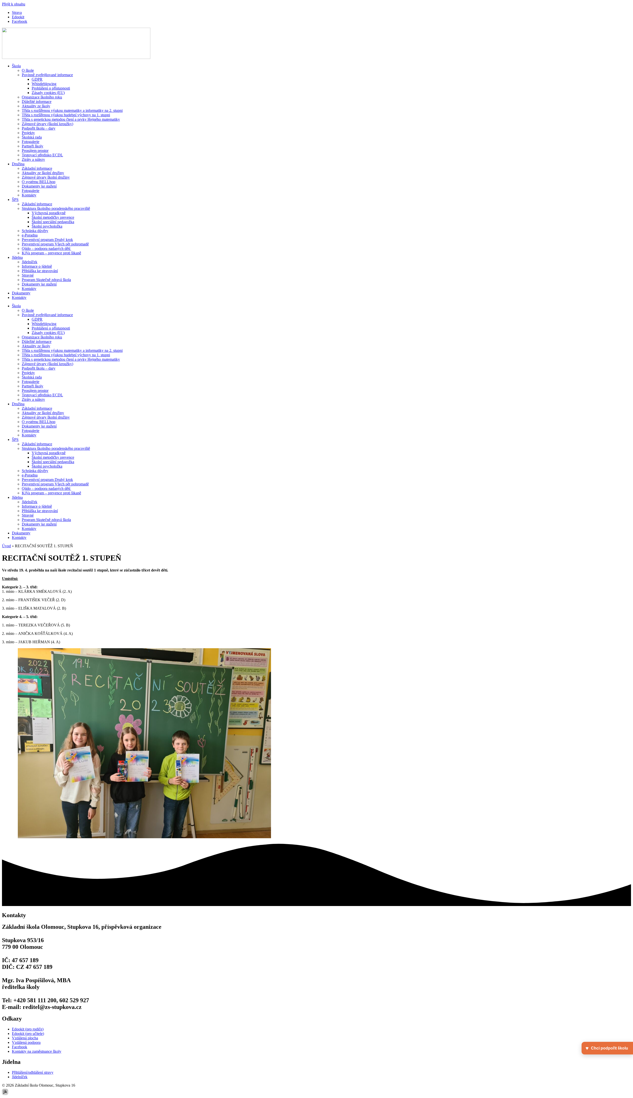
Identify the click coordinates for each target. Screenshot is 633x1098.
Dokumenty (21, 293)
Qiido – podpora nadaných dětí (46, 248)
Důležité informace (36, 101)
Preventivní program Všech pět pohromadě (55, 244)
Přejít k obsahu (13, 4)
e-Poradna (30, 235)
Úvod (6, 546)
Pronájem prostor (35, 150)
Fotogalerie (30, 142)
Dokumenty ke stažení (39, 186)
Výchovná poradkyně (49, 213)
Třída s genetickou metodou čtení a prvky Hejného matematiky (71, 119)
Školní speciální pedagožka (53, 222)
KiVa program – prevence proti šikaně (51, 253)
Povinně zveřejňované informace (47, 75)
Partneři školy (32, 146)
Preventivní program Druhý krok (47, 240)
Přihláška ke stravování (40, 271)
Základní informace (37, 168)
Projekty (28, 133)
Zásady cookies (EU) (48, 93)
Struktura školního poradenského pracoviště (56, 208)
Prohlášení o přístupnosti (51, 88)
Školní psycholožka (47, 226)
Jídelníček (29, 262)
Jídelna (17, 257)
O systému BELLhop (38, 182)
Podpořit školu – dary (38, 128)
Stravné (28, 275)
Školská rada (32, 137)
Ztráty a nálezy (33, 159)
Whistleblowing (44, 84)
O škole (28, 70)
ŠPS (15, 199)
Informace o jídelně (37, 266)
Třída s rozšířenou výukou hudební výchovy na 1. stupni (66, 115)
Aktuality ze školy (36, 106)
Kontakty (29, 195)
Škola (16, 66)
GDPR (37, 79)
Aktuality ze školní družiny (43, 173)
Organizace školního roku (42, 97)
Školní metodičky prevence (53, 217)
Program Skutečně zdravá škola (46, 280)
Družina (18, 164)
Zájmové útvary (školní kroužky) (47, 124)
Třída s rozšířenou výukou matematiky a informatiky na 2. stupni (72, 110)
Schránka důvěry (35, 231)
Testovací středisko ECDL (42, 155)
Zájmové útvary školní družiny (46, 177)
